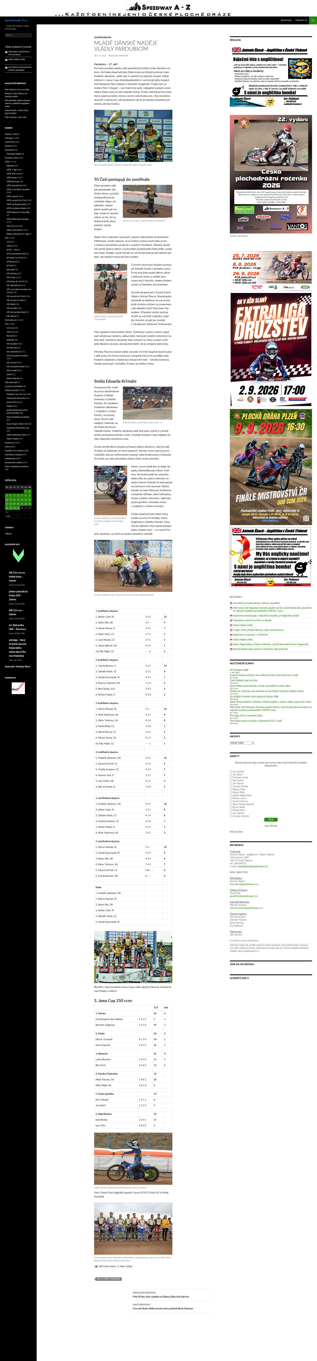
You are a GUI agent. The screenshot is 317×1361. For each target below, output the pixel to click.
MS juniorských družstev (17, 356)
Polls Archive (236, 832)
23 (29, 504)
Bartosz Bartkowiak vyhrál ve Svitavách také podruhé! (260, 649)
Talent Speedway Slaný (17, 435)
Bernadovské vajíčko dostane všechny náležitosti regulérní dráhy (17, 103)
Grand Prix (9, 142)
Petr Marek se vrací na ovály (17, 90)
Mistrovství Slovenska (16, 398)
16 (29, 500)
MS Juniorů (12, 363)
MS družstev (12, 344)
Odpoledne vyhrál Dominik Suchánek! (252, 620)
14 (22, 500)
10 (7, 500)
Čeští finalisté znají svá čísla (243, 680)
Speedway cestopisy (13, 455)
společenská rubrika (13, 462)
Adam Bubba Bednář (243, 804)
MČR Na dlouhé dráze (16, 204)
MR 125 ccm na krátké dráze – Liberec (17, 577)
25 (11, 508)
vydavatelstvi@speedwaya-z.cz (252, 866)
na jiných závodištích (14, 386)
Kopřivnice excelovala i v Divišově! (250, 635)
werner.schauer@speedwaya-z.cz (246, 908)
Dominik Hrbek (240, 778)
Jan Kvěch (238, 775)
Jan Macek (238, 783)
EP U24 (10, 266)
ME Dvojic (11, 277)
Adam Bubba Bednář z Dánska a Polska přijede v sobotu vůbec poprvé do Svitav (270, 702)
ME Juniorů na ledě (15, 300)
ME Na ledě (12, 308)
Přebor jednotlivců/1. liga (18, 234)
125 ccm (10, 328)
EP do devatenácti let (16, 254)
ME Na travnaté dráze (16, 312)
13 (18, 500)
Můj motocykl (11, 382)
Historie (8, 146)
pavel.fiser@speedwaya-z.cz (244, 896)
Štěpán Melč (239, 789)
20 (18, 504)
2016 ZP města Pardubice (109, 1279)
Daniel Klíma (239, 810)
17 (7, 504)
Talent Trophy (12, 439)
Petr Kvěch (238, 781)
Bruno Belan (239, 807)
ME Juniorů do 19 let (16, 296)
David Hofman (240, 801)
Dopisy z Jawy (11, 134)
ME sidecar (11, 316)
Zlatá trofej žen (13, 378)
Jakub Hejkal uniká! (243, 625)
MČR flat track (13, 182)
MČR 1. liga (12, 170)
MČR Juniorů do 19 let (16, 200)
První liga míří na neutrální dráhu (246, 716)
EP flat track (12, 262)
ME (6, 238)
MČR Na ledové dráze (16, 208)
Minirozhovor (11, 320)
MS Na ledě (12, 370)
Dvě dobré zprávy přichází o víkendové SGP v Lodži (256, 721)
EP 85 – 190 (12, 250)
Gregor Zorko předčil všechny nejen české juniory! (258, 630)
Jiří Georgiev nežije (239, 670)
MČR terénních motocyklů (18, 212)
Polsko (9, 406)
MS (6, 324)
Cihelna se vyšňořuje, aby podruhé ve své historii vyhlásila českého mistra (267, 691)
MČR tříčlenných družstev (18, 219)
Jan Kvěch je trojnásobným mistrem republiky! (256, 603)
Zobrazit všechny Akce (17, 666)
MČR (7, 162)
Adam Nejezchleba (242, 795)
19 (14, 504)
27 (18, 508)
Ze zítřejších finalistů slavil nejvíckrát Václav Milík (254, 697)
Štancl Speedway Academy (16, 466)
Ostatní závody (102, 38)
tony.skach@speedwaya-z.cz (244, 884)
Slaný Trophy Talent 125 (17, 424)
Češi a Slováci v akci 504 (15, 117)
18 (11, 504)
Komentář (9, 150)
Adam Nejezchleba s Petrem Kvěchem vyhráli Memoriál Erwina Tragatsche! (271, 644)
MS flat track (12, 348)
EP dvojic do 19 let (15, 258)
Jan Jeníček (238, 772)
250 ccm (10, 332)
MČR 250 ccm (13, 174)
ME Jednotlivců (13, 285)
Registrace (286, 20)
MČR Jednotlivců (14, 185)
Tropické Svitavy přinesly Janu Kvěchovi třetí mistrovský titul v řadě (264, 675)
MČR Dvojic (12, 178)
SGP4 (9, 374)
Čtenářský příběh (14, 154)
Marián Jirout (239, 798)
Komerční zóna (11, 158)
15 (26, 500)
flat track (10, 336)
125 (8, 242)
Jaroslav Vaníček (241, 816)
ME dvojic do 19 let (15, 281)
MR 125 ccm (12, 226)
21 (22, 504)
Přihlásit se (301, 20)
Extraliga (8, 138)
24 (7, 508)
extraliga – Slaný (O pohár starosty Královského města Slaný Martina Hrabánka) (17, 648)
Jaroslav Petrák (240, 786)
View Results (270, 826)
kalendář (10, 166)
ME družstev (12, 274)
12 (14, 500)
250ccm (10, 246)
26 (14, 508)
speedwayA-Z (11, 458)
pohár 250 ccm (13, 402)
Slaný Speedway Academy (18, 417)
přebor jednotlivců (15, 230)
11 (11, 500)
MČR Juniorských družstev (18, 189)
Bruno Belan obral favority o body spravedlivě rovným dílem (260, 686)
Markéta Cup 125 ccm (16, 394)
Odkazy (8, 534)
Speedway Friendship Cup (18, 428)
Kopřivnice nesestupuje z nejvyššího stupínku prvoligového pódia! (266, 616)
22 (26, 504)
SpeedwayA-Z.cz (16, 20)
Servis (7, 447)
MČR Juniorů (12, 196)
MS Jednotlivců (13, 352)
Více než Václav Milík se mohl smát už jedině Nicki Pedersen (163, 1307)
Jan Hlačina (238, 813)
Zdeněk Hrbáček (119, 56)
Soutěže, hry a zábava (14, 451)
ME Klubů (11, 304)
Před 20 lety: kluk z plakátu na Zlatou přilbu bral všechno (161, 1295)
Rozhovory (9, 443)
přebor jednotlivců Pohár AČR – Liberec (18, 596)
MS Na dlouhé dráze (15, 366)
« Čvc (8, 516)
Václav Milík (238, 792)
